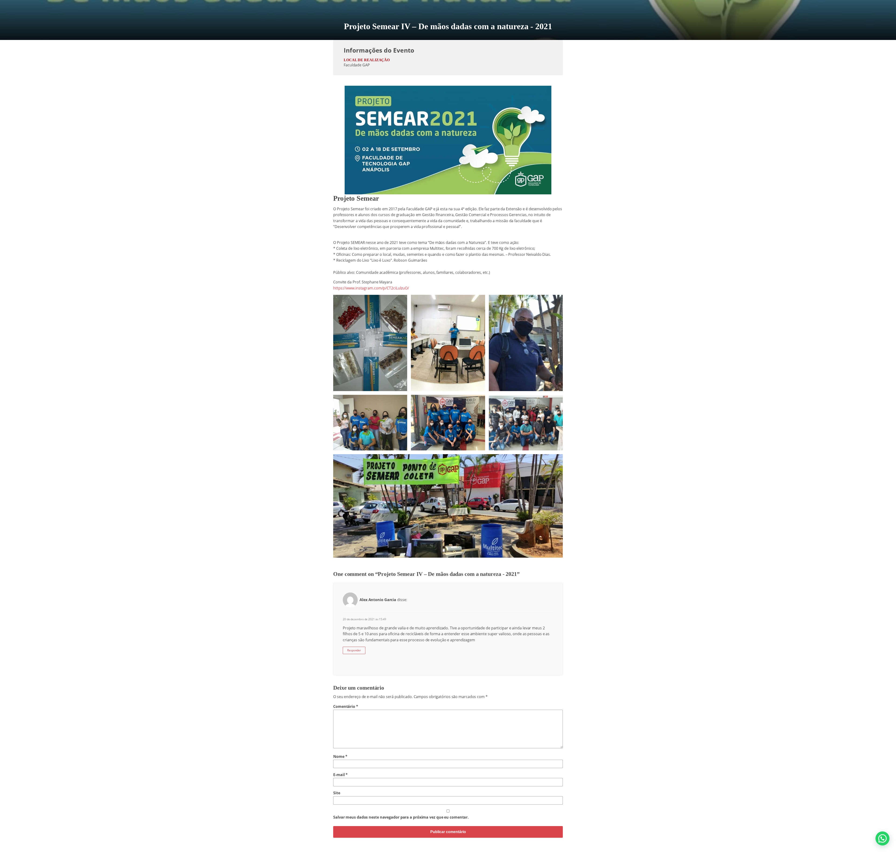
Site (336, 792)
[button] (882, 838)
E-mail (340, 774)
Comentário (345, 706)
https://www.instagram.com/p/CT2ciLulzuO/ (371, 288)
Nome (340, 756)
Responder (354, 650)
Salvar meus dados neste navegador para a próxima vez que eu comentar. (401, 817)
